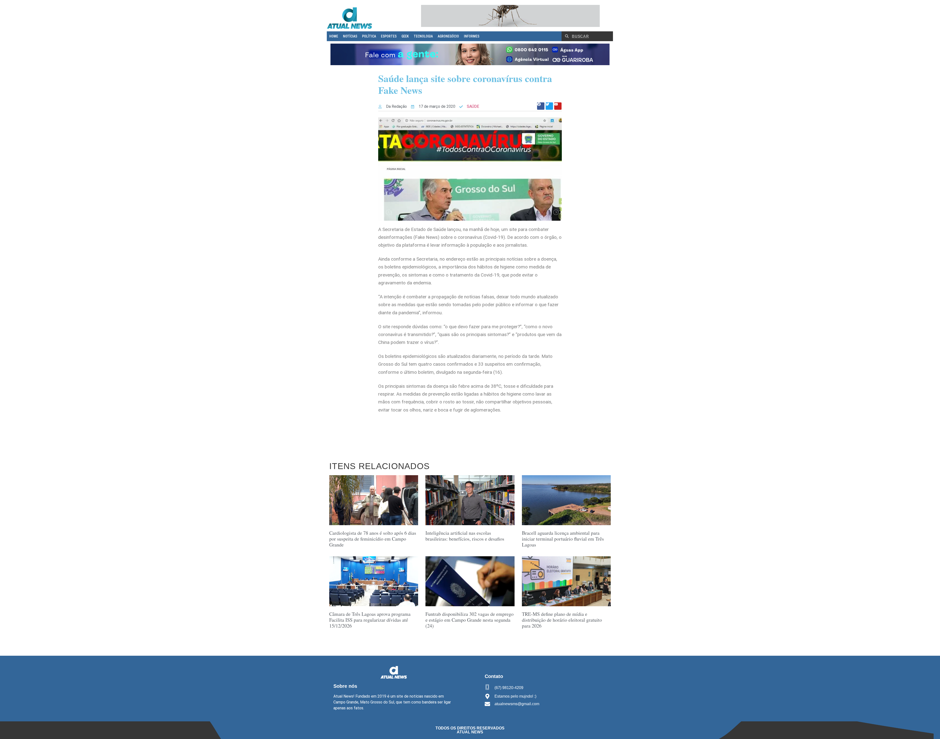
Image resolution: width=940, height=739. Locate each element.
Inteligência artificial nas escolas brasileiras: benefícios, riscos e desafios (464, 536)
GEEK (405, 36)
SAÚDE (473, 106)
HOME (333, 36)
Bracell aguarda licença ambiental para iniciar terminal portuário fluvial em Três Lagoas (563, 539)
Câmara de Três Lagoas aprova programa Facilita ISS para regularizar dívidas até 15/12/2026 (370, 620)
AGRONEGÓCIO (448, 36)
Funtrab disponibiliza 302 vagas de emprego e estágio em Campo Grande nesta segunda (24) (469, 620)
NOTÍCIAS (350, 36)
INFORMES (471, 36)
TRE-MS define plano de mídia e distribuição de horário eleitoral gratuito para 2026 (562, 620)
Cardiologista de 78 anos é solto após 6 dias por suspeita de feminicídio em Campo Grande (372, 539)
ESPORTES (389, 36)
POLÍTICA (369, 36)
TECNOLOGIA (423, 36)
